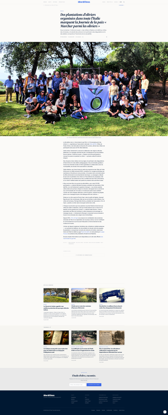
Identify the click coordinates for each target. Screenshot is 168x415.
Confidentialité (109, 410)
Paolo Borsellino (85, 232)
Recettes (100, 402)
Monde (45, 304)
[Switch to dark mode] (124, 2)
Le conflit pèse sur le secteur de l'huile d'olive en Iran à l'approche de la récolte (82, 349)
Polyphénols (73, 397)
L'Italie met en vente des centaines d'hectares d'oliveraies (81, 307)
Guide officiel (115, 401)
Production (87, 399)
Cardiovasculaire (74, 401)
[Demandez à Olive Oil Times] (164, 411)
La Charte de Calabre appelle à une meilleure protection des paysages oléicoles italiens (56, 308)
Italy (102, 242)
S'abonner (98, 410)
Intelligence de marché (117, 397)
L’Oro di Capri (74, 218)
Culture (86, 242)
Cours (114, 402)
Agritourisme (72, 242)
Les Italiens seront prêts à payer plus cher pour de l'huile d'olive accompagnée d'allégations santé (56, 350)
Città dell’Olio (93, 144)
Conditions (115, 410)
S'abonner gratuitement (94, 384)
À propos (93, 410)
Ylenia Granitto (64, 36)
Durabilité (87, 402)
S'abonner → (121, 5)
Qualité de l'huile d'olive (103, 397)
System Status (121, 410)
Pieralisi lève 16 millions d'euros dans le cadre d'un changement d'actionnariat (110, 307)
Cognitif (72, 402)
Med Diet (73, 399)
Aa (82, 36)
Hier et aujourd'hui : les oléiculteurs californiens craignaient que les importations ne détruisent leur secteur (110, 350)
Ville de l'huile (79, 242)
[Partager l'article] (107, 37)
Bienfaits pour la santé (103, 399)
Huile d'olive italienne (94, 242)
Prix (86, 397)
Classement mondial (116, 399)
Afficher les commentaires (84, 255)
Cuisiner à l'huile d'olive (103, 401)
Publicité (103, 410)
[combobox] (81, 5)
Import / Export (88, 401)
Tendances (71, 243)
